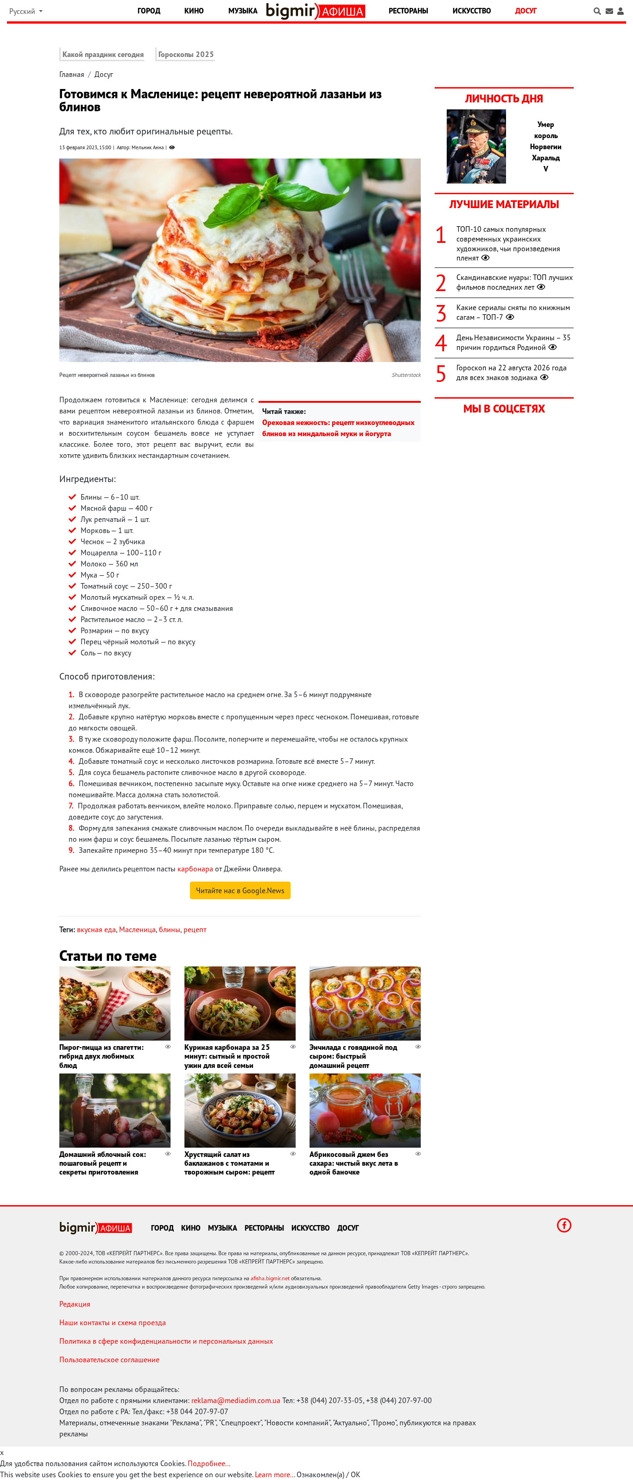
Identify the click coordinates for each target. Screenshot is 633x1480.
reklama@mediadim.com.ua (235, 1400)
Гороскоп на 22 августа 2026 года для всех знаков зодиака (511, 372)
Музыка (243, 10)
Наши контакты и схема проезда (112, 1322)
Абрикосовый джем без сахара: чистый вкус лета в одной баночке (354, 1163)
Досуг (526, 10)
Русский (23, 11)
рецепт (195, 929)
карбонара (195, 868)
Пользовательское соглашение (109, 1359)
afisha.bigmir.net (270, 1278)
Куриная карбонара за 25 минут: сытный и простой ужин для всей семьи (227, 1055)
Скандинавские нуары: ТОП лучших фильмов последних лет (514, 282)
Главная (71, 74)
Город (149, 10)
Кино (194, 10)
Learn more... (275, 1474)
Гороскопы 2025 (186, 54)
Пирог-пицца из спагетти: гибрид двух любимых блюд (101, 1055)
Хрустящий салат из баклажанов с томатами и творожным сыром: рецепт (229, 1163)
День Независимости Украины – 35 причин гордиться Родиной (513, 342)
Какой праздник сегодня (103, 54)
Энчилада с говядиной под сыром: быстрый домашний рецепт (353, 1055)
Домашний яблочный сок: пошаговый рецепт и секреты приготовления (102, 1163)
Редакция (74, 1303)
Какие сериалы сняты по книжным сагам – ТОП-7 (513, 312)
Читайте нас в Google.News (240, 890)
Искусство (472, 10)
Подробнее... (209, 1463)
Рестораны (408, 10)
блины (169, 929)
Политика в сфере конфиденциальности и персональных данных (166, 1341)
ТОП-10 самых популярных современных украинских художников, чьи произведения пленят (508, 243)
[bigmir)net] (293, 11)
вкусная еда (96, 929)
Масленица (137, 929)
